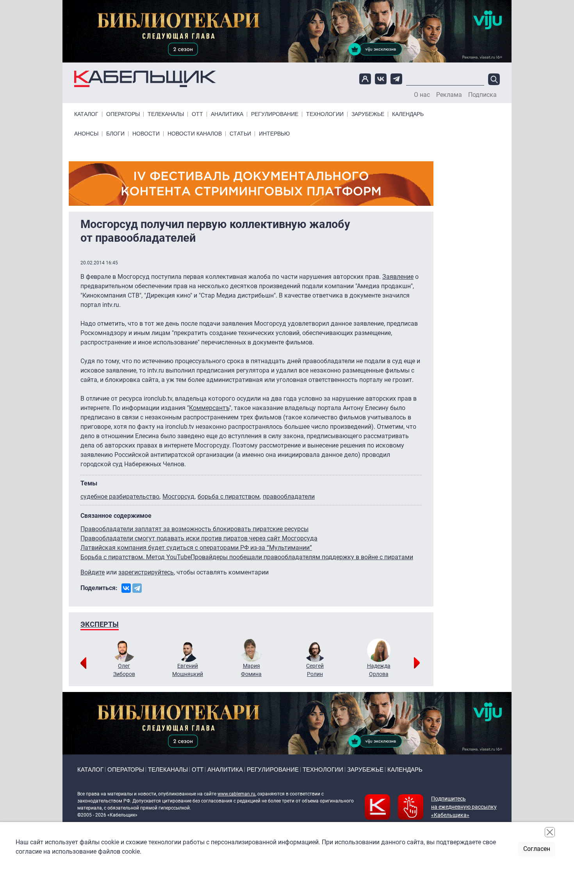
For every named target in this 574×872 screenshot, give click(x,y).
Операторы (123, 114)
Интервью (274, 133)
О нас (422, 94)
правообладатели (289, 496)
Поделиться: (99, 588)
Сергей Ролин (315, 670)
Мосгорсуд (178, 496)
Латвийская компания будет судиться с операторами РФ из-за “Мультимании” (196, 547)
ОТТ (197, 114)
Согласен (536, 848)
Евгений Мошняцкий (187, 670)
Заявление (398, 276)
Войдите (92, 572)
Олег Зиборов (124, 670)
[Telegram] (137, 588)
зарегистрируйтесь (146, 572)
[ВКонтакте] (126, 588)
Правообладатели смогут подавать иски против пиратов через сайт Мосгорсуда (198, 538)
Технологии (325, 114)
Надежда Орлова (378, 670)
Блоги (115, 133)
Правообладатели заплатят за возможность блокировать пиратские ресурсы (194, 529)
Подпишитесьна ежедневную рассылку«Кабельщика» (464, 806)
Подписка (482, 94)
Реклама (449, 94)
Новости (146, 133)
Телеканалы (166, 114)
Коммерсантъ (209, 408)
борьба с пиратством (229, 496)
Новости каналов (195, 133)
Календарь (408, 114)
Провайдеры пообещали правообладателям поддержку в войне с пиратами (302, 557)
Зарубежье (367, 114)
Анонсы (86, 133)
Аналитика (227, 114)
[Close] (550, 832)
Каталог (86, 114)
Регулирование (274, 114)
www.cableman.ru (236, 794)
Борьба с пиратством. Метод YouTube (135, 557)
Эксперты (99, 624)
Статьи (240, 133)
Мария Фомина (251, 670)
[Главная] (145, 79)
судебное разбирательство (119, 496)
